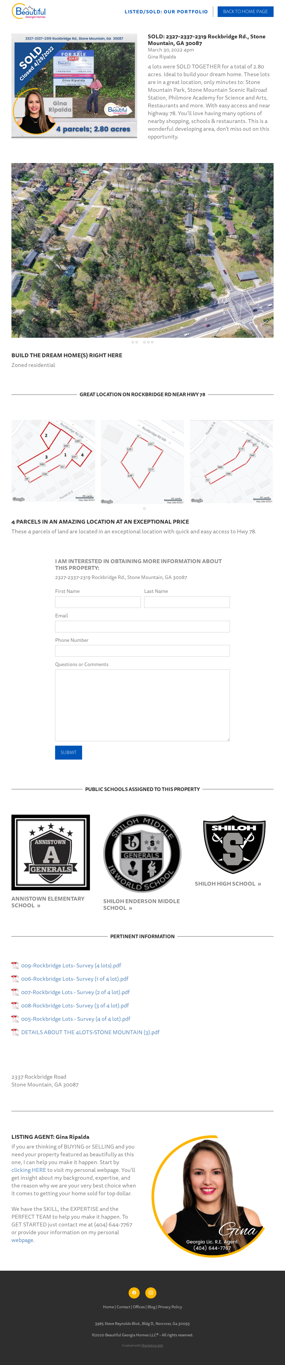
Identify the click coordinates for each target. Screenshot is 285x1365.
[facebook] (134, 1293)
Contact (123, 1307)
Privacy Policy (170, 1307)
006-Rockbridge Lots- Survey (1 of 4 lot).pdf (74, 979)
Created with (142, 1345)
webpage (22, 1240)
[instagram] (150, 1293)
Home (109, 1307)
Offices (139, 1307)
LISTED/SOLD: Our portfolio (166, 12)
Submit (69, 753)
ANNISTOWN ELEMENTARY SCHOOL (48, 902)
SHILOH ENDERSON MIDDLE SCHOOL (141, 904)
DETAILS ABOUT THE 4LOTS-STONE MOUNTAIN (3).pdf (90, 1032)
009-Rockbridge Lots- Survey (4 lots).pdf (71, 966)
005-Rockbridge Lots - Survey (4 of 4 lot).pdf (75, 1019)
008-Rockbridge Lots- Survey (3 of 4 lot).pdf (75, 1006)
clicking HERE (28, 1170)
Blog (151, 1307)
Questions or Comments (82, 664)
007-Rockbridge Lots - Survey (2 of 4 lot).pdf (75, 992)
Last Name (156, 591)
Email (61, 615)
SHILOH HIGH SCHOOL (226, 883)
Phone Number (72, 640)
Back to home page (245, 12)
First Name (67, 591)
